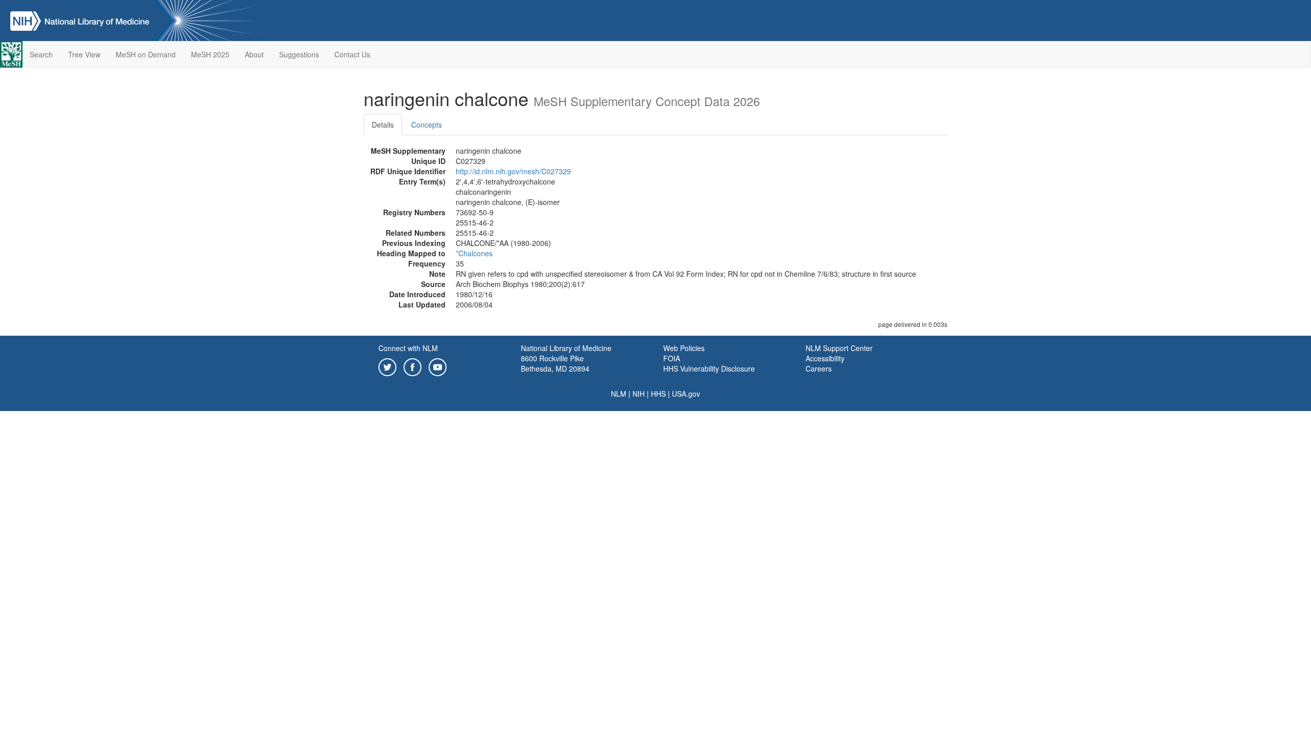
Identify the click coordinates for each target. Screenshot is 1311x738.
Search (41, 54)
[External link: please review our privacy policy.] (387, 366)
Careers (819, 368)
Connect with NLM (408, 348)
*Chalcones (474, 253)
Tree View (84, 54)
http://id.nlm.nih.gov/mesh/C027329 (513, 171)
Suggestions (299, 54)
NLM (618, 393)
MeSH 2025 (210, 54)
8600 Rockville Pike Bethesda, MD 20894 (555, 363)
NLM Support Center (839, 348)
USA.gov (686, 393)
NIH (638, 393)
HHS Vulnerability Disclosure (709, 368)
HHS (658, 393)
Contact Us (352, 54)
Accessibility (825, 358)
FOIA (671, 358)
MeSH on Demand (146, 54)
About (254, 54)
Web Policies (684, 348)
